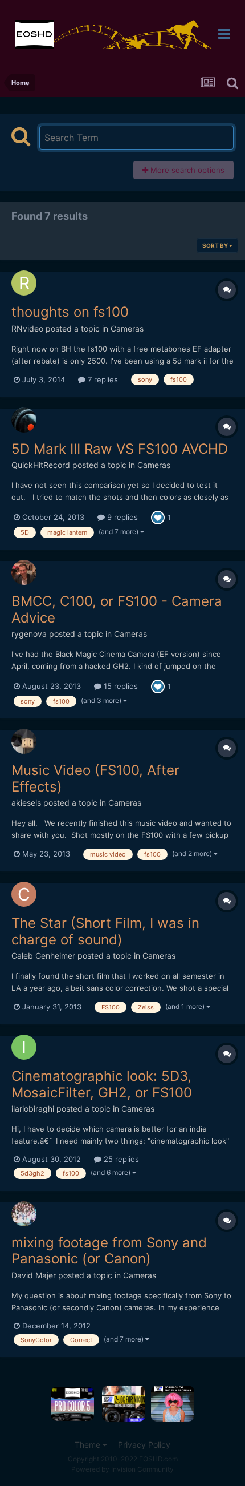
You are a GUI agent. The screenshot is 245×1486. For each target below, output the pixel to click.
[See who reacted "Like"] (158, 516)
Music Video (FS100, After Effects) (95, 778)
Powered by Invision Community (122, 1469)
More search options (186, 170)
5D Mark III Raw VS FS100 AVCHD (119, 449)
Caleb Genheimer (43, 955)
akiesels (26, 802)
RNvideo (27, 328)
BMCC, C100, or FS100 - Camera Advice (116, 609)
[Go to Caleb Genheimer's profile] (23, 894)
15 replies (119, 685)
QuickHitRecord (40, 465)
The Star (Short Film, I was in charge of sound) (105, 931)
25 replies (120, 1159)
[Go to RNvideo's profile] (23, 283)
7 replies (101, 379)
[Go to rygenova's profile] (23, 572)
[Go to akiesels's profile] (23, 741)
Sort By (215, 245)
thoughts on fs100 (70, 312)
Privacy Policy (144, 1444)
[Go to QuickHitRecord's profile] (23, 420)
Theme (89, 1444)
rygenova (29, 634)
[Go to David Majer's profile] (23, 1213)
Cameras (127, 328)
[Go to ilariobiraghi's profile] (23, 1047)
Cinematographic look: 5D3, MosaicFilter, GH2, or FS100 (101, 1084)
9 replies (121, 517)
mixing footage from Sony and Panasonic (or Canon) (109, 1250)
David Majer (33, 1275)
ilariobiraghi (32, 1108)
